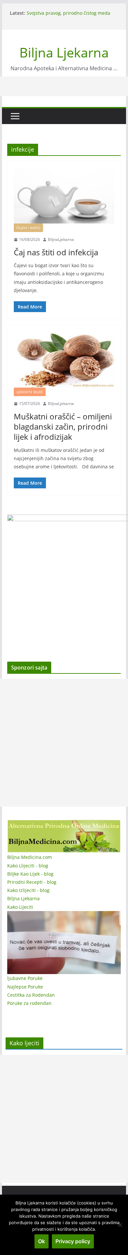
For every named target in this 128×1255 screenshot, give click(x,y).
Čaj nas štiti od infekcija (56, 252)
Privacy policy (72, 1241)
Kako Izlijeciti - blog (28, 890)
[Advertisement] (64, 743)
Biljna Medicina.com (29, 857)
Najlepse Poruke (25, 987)
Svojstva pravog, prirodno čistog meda (68, 13)
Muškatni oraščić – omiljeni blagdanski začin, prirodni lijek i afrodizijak (63, 426)
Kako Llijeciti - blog (27, 865)
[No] (120, 1225)
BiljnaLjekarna (61, 239)
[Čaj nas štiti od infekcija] (64, 195)
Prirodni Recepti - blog (31, 882)
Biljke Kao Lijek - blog (30, 874)
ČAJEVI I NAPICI (28, 227)
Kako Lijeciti (20, 907)
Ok (41, 1241)
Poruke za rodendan (29, 1003)
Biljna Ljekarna (64, 52)
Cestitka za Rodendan (31, 995)
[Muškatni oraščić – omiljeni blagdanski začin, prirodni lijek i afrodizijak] (64, 360)
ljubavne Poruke (25, 978)
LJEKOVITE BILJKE (29, 392)
